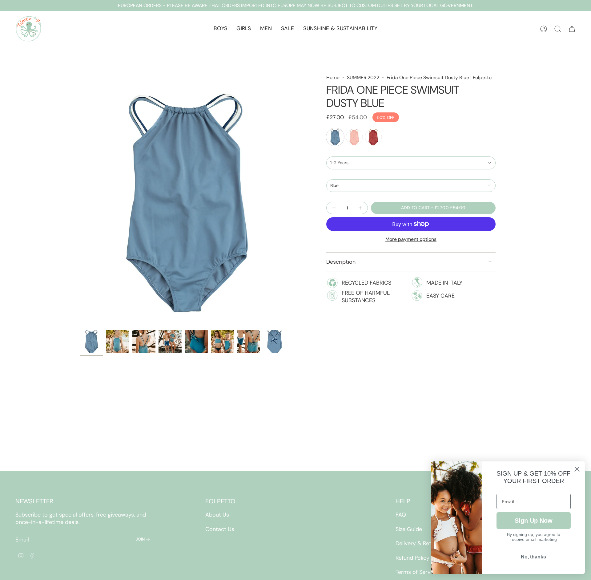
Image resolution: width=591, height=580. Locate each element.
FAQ (401, 514)
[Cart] (572, 29)
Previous (80, 200)
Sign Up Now (534, 520)
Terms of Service (417, 572)
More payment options (410, 239)
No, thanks (533, 556)
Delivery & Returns (419, 543)
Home (333, 77)
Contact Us (219, 529)
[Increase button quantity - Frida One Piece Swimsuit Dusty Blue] (359, 208)
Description (341, 262)
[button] (220, 29)
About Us (217, 514)
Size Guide (409, 529)
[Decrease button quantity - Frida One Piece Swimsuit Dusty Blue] (334, 208)
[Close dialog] (577, 469)
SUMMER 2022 (363, 77)
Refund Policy (412, 558)
